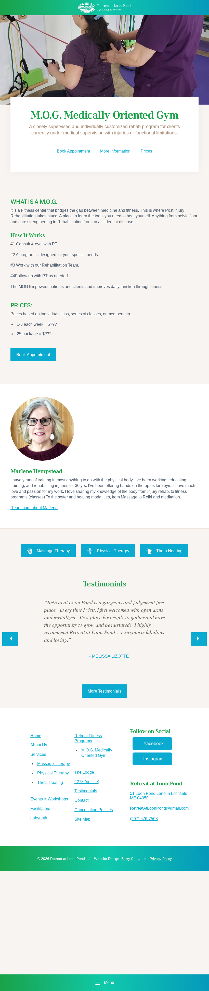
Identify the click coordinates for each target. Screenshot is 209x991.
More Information (115, 151)
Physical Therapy (113, 551)
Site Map (82, 819)
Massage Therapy (53, 551)
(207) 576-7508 (144, 819)
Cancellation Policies (93, 810)
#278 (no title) (86, 782)
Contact (81, 800)
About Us (38, 745)
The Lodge (84, 772)
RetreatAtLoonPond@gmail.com (159, 808)
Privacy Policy (161, 859)
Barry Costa (130, 859)
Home (35, 736)
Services (38, 754)
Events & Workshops (49, 799)
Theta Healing (169, 551)
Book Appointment (73, 151)
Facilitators (40, 808)
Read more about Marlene (34, 508)
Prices (146, 151)
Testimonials (85, 791)
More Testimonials (104, 691)
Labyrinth (38, 818)
